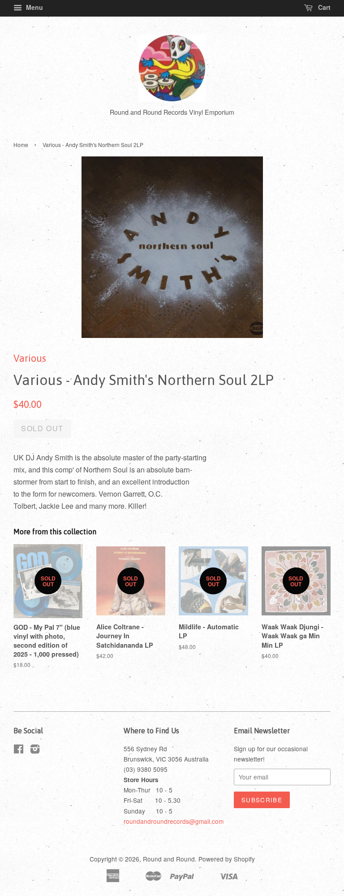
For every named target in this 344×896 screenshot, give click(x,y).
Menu (33, 7)
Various (29, 358)
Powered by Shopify (226, 858)
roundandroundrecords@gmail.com (174, 821)
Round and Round (169, 858)
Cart (323, 7)
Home (20, 144)
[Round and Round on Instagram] (35, 750)
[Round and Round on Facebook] (18, 750)
